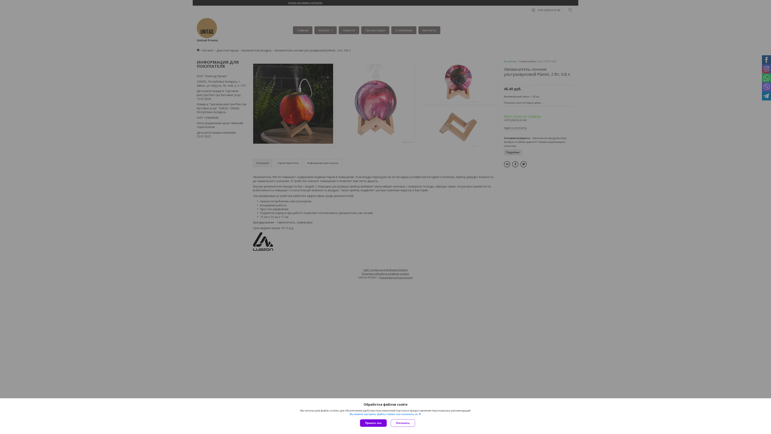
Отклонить (403, 423)
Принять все (373, 423)
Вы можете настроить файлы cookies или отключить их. (384, 414)
